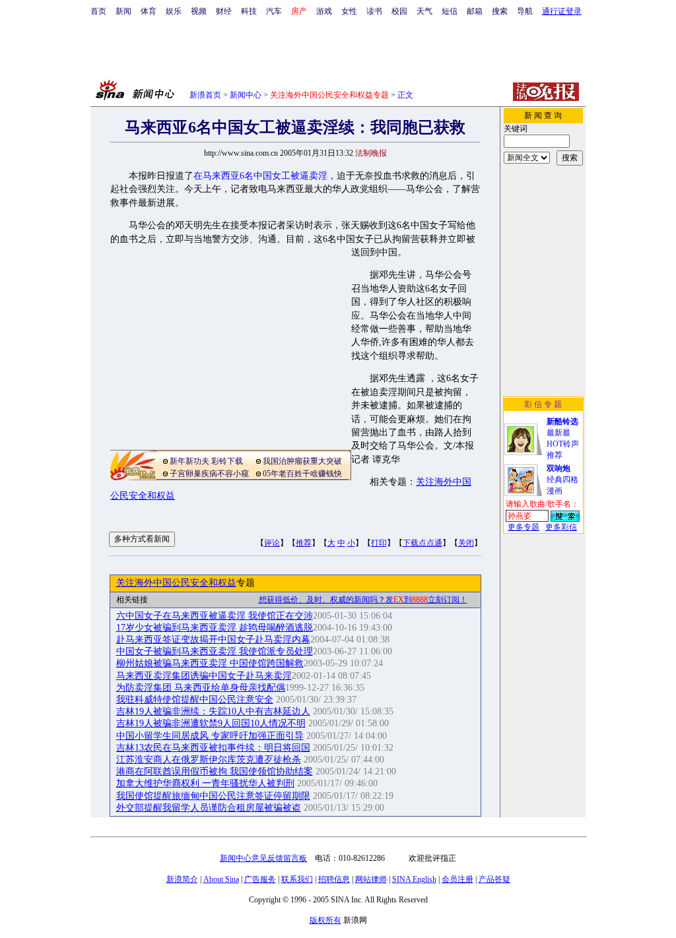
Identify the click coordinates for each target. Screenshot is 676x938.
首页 (98, 11)
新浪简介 (182, 879)
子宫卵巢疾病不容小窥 (209, 473)
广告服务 (260, 879)
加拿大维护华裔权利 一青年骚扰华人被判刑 (205, 783)
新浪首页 (205, 95)
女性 (349, 11)
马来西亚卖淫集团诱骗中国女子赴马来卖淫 (204, 676)
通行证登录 (562, 11)
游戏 (324, 11)
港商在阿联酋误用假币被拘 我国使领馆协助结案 (214, 771)
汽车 (274, 11)
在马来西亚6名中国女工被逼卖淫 (260, 176)
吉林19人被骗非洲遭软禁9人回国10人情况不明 (211, 723)
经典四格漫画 (562, 479)
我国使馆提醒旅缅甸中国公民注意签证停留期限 (213, 796)
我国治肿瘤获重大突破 (302, 461)
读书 (374, 11)
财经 (224, 11)
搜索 (500, 11)
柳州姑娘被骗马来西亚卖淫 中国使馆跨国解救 (210, 663)
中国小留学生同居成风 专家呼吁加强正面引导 (210, 736)
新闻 (123, 11)
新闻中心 (245, 95)
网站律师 (371, 879)
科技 (249, 11)
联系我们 (297, 879)
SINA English (414, 879)
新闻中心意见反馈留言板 (263, 858)
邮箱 (475, 11)
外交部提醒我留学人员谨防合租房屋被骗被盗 (208, 808)
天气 (424, 11)
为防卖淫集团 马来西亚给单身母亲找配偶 (200, 688)
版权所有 (325, 920)
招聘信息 (334, 879)
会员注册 (457, 879)
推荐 (304, 542)
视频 (199, 11)
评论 (272, 542)
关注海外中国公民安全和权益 (176, 583)
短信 (449, 11)
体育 (148, 11)
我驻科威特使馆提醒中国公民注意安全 (194, 699)
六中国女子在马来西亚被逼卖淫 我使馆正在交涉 (214, 616)
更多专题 (523, 527)
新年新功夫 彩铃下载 (206, 461)
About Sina (221, 879)
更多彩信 (561, 527)
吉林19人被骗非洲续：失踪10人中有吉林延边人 (213, 711)
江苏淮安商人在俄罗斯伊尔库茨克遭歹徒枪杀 (208, 760)
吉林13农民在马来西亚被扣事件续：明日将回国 (213, 748)
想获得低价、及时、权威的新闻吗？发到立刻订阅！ (363, 599)
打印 (379, 542)
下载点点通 (422, 542)
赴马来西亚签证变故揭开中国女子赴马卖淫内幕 (213, 639)
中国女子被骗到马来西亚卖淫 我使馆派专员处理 (214, 651)
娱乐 (174, 11)
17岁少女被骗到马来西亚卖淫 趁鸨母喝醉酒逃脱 (214, 628)
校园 (399, 11)
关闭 (466, 542)
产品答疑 (494, 879)
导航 (525, 11)
